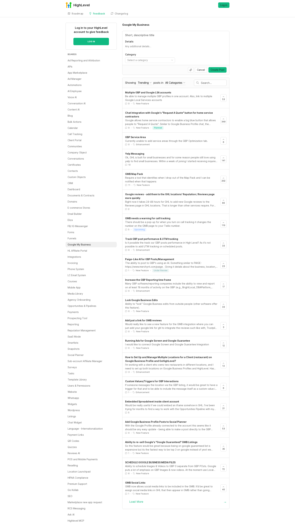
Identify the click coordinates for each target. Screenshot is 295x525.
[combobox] (150, 60)
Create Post (217, 69)
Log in (223, 5)
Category (130, 54)
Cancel (201, 69)
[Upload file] (190, 70)
